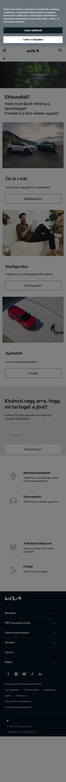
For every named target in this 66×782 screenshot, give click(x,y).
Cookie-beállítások (33, 30)
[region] (33, 23)
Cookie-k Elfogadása (33, 39)
